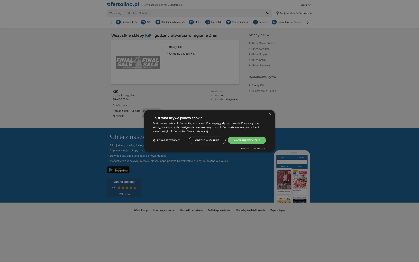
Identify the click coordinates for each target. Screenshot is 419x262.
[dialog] (209, 131)
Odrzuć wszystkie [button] (207, 140)
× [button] (269, 114)
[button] (166, 140)
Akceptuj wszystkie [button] (247, 140)
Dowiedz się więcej (197, 131)
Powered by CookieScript (253, 148)
